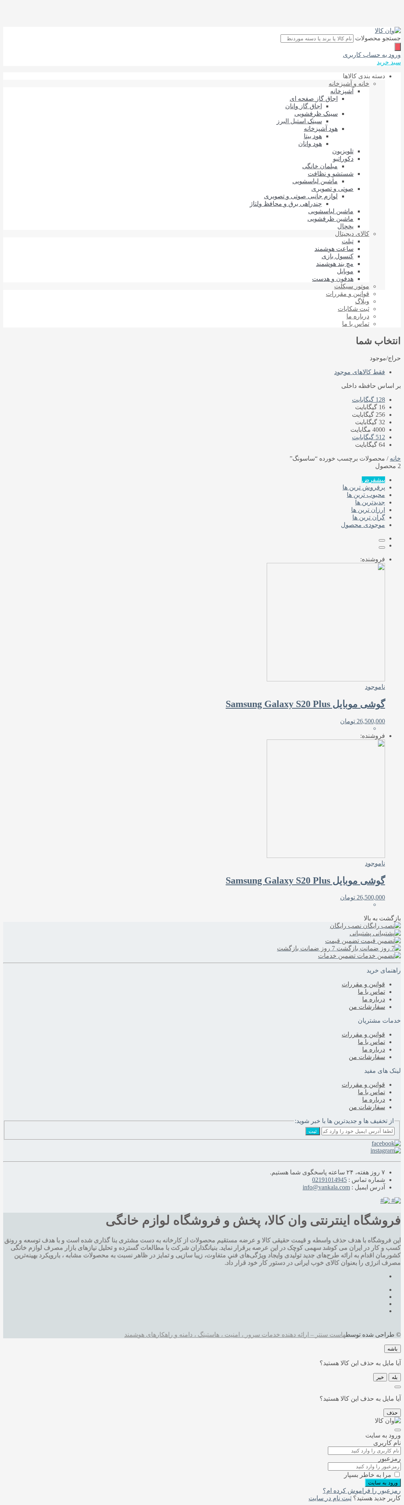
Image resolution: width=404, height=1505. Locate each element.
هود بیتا (313, 136)
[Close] (398, 1387)
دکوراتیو (343, 158)
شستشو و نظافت (331, 173)
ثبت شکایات (353, 308)
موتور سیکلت (351, 286)
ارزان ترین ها (368, 509)
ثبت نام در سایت (330, 1498)
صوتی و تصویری (332, 188)
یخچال (345, 226)
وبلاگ (362, 301)
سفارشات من (367, 1006)
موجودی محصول (363, 524)
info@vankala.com (326, 1187)
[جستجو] (398, 47)
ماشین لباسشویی (315, 181)
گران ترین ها (368, 517)
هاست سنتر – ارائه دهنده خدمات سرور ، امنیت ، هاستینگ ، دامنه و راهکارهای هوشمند (235, 1334)
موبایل (345, 271)
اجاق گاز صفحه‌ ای (314, 98)
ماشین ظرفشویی (330, 218)
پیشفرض (373, 479)
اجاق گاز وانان (303, 106)
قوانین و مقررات (347, 293)
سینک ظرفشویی (316, 113)
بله (395, 1377)
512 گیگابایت (368, 437)
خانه (395, 458)
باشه (392, 1349)
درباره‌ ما (357, 316)
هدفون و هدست (333, 278)
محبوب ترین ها (366, 494)
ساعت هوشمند (334, 248)
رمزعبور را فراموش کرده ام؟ (362, 1490)
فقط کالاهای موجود (359, 372)
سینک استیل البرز (299, 121)
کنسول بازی (338, 256)
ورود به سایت (383, 1483)
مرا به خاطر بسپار (367, 1474)
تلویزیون (343, 151)
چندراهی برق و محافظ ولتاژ (286, 203)
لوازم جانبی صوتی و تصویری (301, 196)
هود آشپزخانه (321, 128)
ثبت (313, 1131)
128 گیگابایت (368, 399)
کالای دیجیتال (352, 233)
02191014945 (329, 1179)
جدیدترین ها (370, 502)
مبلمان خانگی (320, 166)
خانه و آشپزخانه (349, 83)
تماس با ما (355, 323)
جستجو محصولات (378, 38)
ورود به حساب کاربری (372, 54)
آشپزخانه (342, 91)
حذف (392, 1413)
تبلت (348, 241)
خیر (380, 1377)
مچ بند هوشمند (335, 263)
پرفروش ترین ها (363, 487)
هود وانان (310, 143)
